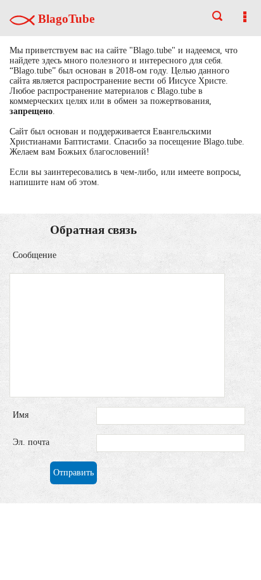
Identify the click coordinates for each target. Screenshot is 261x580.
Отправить (73, 472)
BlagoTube (64, 18)
